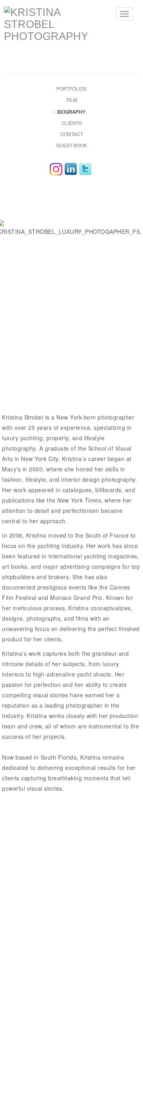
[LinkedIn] (70, 169)
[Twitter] (85, 169)
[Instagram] (56, 169)
